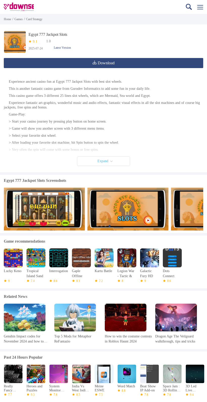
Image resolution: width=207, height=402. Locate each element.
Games (18, 19)
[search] (188, 7)
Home (7, 19)
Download (106, 63)
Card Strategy (34, 19)
